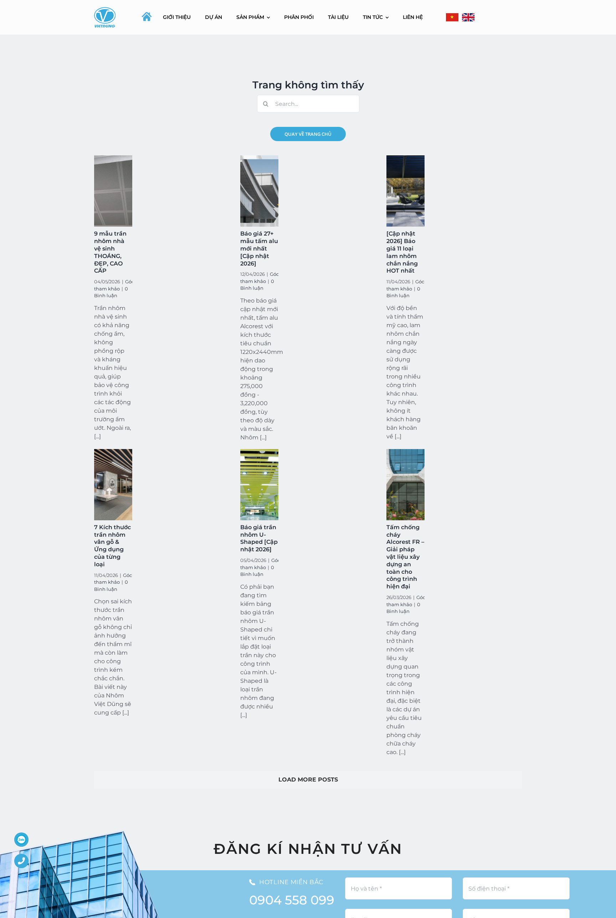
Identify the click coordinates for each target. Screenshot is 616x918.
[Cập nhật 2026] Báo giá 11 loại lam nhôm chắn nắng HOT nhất (402, 252)
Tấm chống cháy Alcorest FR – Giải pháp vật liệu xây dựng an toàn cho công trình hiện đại (405, 557)
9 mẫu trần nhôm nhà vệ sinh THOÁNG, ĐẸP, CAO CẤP (110, 252)
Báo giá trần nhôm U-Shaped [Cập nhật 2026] (259, 538)
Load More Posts (308, 779)
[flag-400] (452, 17)
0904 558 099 (291, 900)
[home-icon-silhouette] (147, 16)
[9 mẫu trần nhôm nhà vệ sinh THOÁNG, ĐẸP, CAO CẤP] (113, 191)
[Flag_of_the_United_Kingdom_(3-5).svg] (468, 17)
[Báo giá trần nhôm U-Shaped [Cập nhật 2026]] (259, 484)
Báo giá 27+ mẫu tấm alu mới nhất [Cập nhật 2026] (259, 248)
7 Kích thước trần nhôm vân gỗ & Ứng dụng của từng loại (112, 546)
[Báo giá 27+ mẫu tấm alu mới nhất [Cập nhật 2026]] (259, 191)
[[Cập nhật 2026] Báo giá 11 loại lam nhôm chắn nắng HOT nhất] (405, 191)
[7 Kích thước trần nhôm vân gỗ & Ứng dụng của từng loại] (113, 484)
